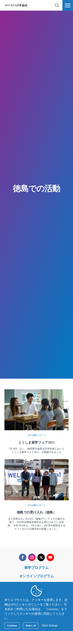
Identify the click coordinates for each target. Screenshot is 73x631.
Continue (12, 625)
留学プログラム (36, 567)
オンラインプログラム (36, 576)
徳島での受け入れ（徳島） (36, 512)
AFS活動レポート (36, 435)
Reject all (31, 625)
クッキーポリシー (28, 604)
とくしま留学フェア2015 (36, 442)
